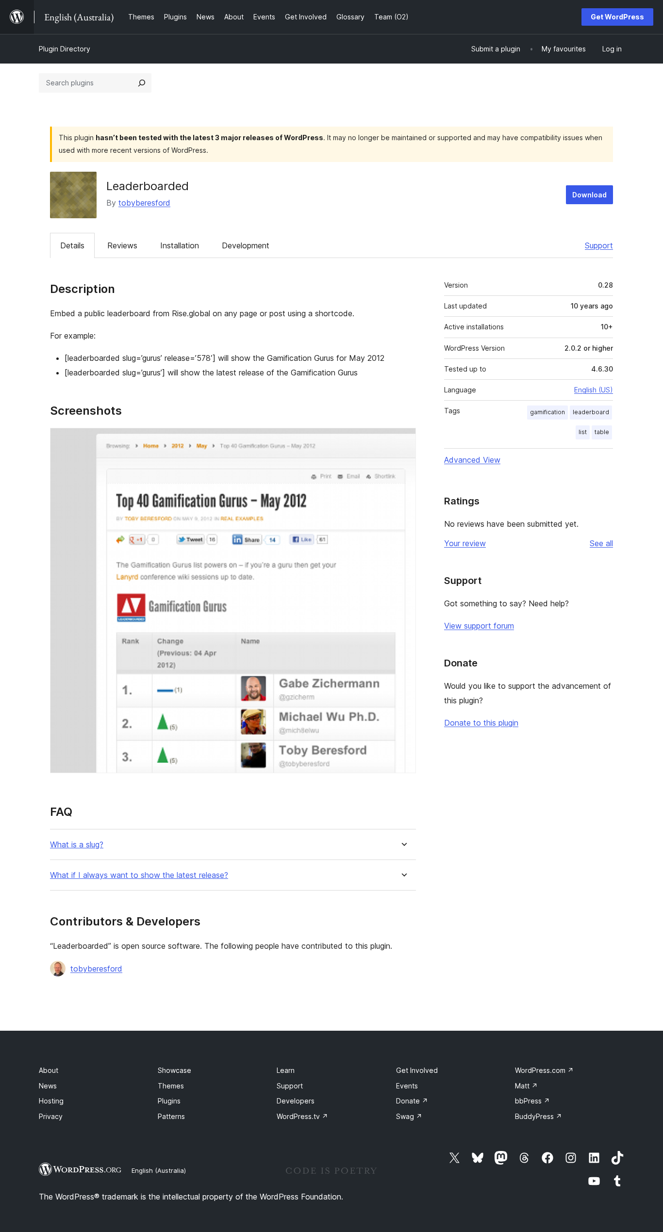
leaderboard (591, 412)
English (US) (593, 390)
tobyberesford (144, 203)
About (48, 1070)
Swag (409, 1116)
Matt (526, 1086)
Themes (171, 1086)
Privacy (51, 1116)
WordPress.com (544, 1070)
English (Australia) (159, 1170)
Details (72, 245)
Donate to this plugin (481, 723)
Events (407, 1086)
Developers (296, 1101)
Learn (286, 1070)
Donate (412, 1101)
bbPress (532, 1101)
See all (601, 543)
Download (589, 195)
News (48, 1086)
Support (599, 245)
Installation (179, 245)
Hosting (51, 1101)
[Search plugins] (141, 83)
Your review (465, 543)
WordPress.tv (302, 1116)
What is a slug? (76, 844)
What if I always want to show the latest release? (139, 875)
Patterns (171, 1116)
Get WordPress (617, 17)
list (583, 432)
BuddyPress (538, 1116)
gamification (547, 412)
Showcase (174, 1070)
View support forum (479, 626)
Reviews (122, 245)
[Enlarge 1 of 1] (403, 441)
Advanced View (472, 460)
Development (245, 245)
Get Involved (417, 1070)
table (602, 432)
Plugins (169, 1101)
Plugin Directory (64, 49)
